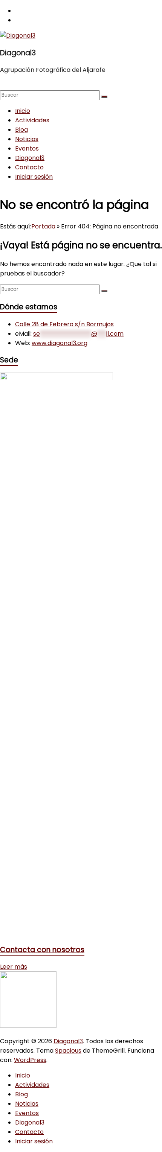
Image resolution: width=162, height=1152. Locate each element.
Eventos (27, 148)
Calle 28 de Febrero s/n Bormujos (64, 324)
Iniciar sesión (34, 176)
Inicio (22, 111)
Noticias (26, 139)
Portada (43, 226)
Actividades (32, 120)
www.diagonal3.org (59, 343)
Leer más (13, 966)
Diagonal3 (18, 53)
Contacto (29, 167)
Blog (21, 129)
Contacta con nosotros (42, 950)
